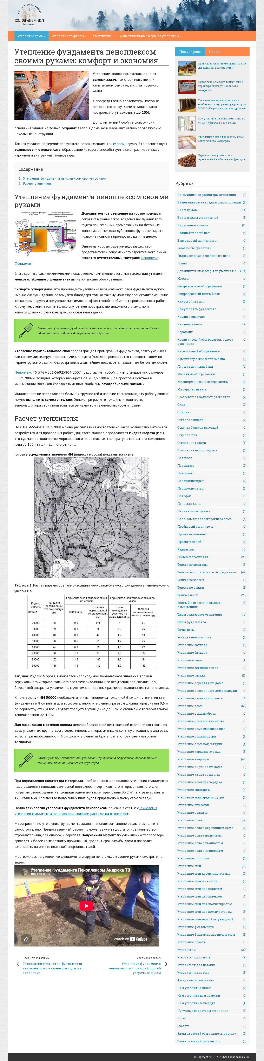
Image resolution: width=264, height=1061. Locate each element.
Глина (211, 263)
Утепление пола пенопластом (211, 843)
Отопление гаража (211, 443)
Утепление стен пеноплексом (211, 896)
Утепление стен (211, 866)
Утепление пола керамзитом (211, 835)
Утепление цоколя (211, 942)
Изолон (211, 278)
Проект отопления (211, 534)
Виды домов (211, 210)
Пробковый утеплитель (211, 526)
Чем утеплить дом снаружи (211, 995)
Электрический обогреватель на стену (211, 1033)
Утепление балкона (211, 645)
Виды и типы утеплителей (211, 218)
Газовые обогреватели (211, 248)
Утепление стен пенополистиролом (211, 904)
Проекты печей (211, 542)
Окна (211, 405)
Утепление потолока (211, 858)
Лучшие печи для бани (211, 366)
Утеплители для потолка (211, 965)
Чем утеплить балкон (211, 988)
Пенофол (211, 496)
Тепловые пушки (211, 587)
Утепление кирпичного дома (211, 767)
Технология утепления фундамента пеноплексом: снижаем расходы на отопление (52, 965)
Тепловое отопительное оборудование (211, 572)
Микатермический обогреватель (211, 382)
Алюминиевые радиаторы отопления (211, 195)
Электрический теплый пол (211, 1041)
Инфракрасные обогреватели (211, 286)
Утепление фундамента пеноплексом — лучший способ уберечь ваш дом (135, 965)
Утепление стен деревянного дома (211, 873)
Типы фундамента (211, 622)
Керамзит (211, 332)
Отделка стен (211, 435)
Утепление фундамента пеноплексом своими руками (62, 178)
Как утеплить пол (211, 301)
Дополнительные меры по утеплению (150, 36)
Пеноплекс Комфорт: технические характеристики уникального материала (220, 86)
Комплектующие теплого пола (211, 359)
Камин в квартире (211, 317)
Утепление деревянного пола (211, 698)
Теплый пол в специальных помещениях (211, 605)
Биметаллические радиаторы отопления (211, 202)
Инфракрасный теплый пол (211, 294)
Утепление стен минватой (211, 881)
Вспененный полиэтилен (211, 240)
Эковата (211, 1026)
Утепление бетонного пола (211, 668)
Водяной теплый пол (211, 233)
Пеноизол (211, 458)
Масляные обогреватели (211, 374)
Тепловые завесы (211, 580)
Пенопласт (211, 465)
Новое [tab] (214, 51)
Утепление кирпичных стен (211, 774)
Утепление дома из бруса (211, 713)
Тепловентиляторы (211, 565)
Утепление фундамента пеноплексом (211, 934)
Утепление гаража (211, 675)
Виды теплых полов (211, 225)
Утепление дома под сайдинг (211, 744)
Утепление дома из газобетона (211, 721)
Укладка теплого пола (211, 637)
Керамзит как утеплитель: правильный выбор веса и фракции (221, 157)
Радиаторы (211, 549)
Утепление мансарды (211, 790)
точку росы (116, 143)
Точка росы (211, 630)
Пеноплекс (23, 372)
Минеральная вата (211, 389)
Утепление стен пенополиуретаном (211, 912)
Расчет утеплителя (35, 183)
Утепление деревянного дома (211, 683)
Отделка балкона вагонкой (211, 427)
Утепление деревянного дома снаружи (211, 691)
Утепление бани (211, 660)
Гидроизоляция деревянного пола (211, 256)
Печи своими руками (211, 511)
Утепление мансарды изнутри (211, 797)
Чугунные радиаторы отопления (211, 1011)
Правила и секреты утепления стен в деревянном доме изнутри (222, 65)
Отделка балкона (211, 420)
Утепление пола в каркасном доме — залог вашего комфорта (222, 139)
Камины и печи (211, 324)
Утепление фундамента (211, 927)
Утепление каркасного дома (211, 752)
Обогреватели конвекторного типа (211, 397)
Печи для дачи (211, 504)
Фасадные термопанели (211, 980)
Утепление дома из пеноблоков (211, 729)
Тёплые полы (211, 595)
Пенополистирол (211, 481)
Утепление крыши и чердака (211, 782)
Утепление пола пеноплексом (211, 851)
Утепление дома (30, 36)
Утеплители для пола (211, 957)
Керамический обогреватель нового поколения (211, 342)
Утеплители (102, 36)
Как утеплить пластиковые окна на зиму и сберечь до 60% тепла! (221, 120)
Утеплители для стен (211, 973)
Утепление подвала (211, 812)
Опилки (211, 412)
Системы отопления (211, 557)
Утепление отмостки (211, 805)
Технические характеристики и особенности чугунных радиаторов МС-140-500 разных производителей (222, 104)
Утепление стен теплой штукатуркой (211, 919)
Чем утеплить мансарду (211, 1003)
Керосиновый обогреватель (211, 351)
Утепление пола (211, 820)
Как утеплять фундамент (211, 309)
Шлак (211, 1018)
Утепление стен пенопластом (211, 889)
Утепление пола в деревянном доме (211, 828)
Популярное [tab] (190, 51)
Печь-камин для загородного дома (211, 519)
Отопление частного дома (211, 450)
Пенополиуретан (211, 488)
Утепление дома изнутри (211, 736)
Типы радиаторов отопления (211, 614)
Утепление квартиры (68, 36)
